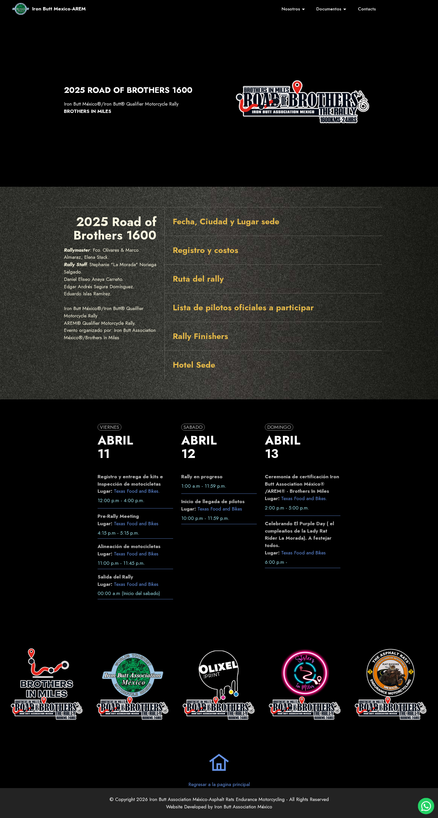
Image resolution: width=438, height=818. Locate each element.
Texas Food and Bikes (136, 523)
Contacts (367, 9)
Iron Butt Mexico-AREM (59, 8)
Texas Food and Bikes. (137, 491)
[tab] (273, 221)
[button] (273, 221)
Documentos (328, 9)
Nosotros (291, 9)
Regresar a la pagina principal (219, 784)
